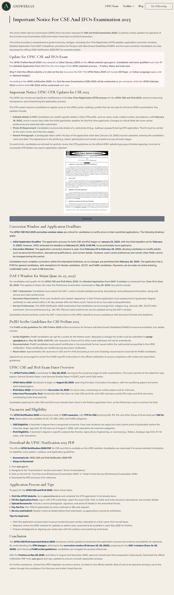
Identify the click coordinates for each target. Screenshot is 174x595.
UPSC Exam (111, 6)
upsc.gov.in (22, 466)
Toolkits (127, 6)
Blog (140, 6)
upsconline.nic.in (52, 496)
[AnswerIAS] (6, 6)
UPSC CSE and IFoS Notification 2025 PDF (51, 457)
